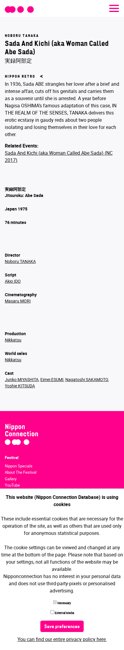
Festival (11, 457)
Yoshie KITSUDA (20, 386)
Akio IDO (13, 281)
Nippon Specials (19, 466)
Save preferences (62, 627)
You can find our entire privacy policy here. (62, 639)
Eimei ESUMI (52, 379)
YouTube (12, 485)
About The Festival (20, 472)
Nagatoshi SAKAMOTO (86, 379)
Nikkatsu (13, 340)
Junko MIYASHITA (22, 379)
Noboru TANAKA (20, 261)
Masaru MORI (18, 301)
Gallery (11, 479)
